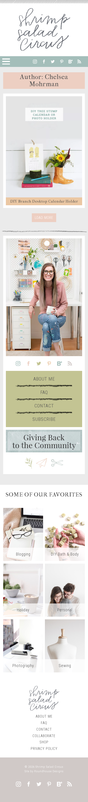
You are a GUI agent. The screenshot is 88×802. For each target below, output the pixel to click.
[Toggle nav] (6, 62)
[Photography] (23, 646)
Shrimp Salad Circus (49, 766)
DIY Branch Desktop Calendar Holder (44, 201)
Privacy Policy (44, 748)
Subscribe (44, 419)
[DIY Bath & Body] (65, 534)
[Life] (65, 590)
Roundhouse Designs (49, 771)
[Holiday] (23, 590)
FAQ (44, 392)
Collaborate (44, 736)
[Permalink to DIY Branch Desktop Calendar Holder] (44, 146)
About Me (44, 379)
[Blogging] (23, 534)
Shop (44, 742)
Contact (44, 405)
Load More (44, 218)
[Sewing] (65, 646)
